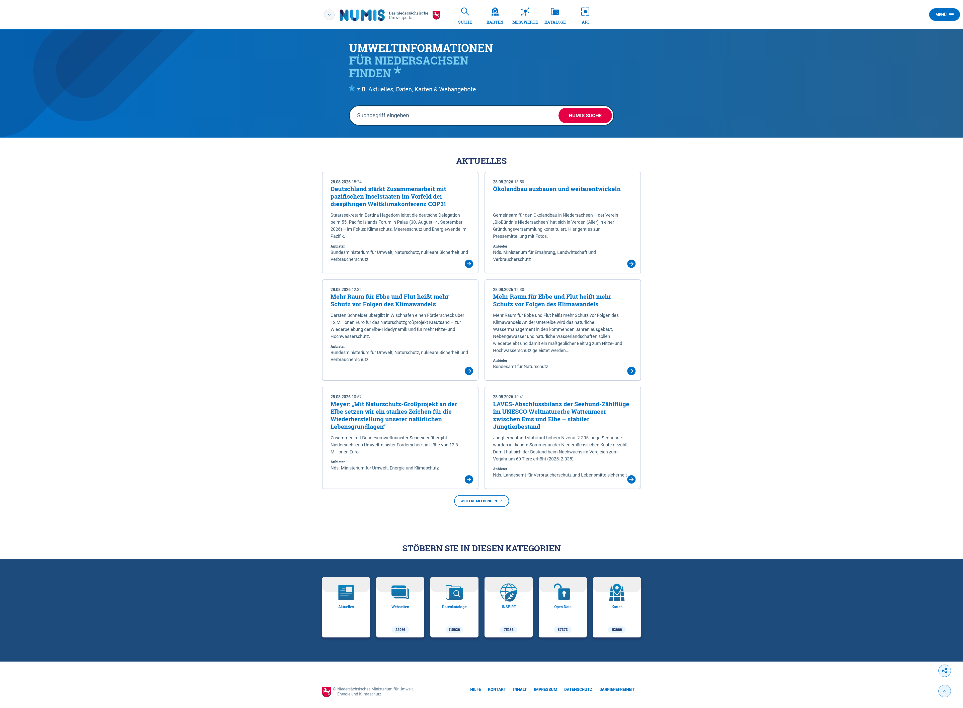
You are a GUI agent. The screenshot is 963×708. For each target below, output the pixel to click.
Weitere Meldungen (479, 501)
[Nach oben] (944, 691)
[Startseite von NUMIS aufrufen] (390, 15)
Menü (941, 14)
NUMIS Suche (585, 115)
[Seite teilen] (944, 671)
